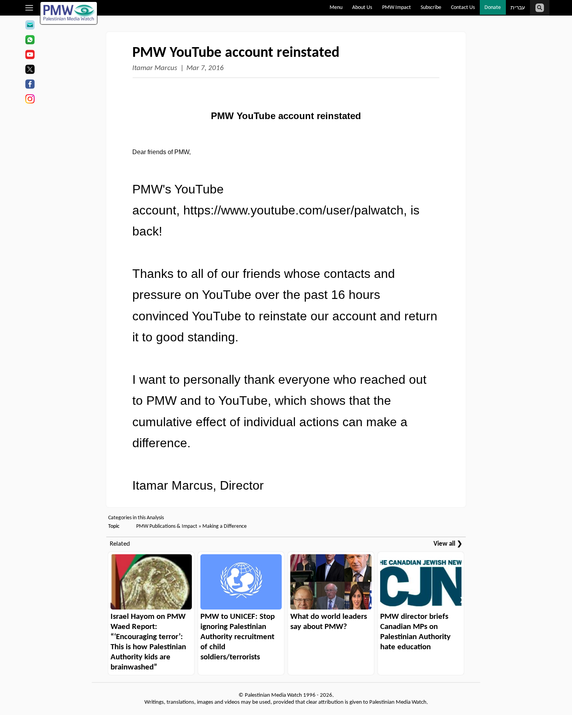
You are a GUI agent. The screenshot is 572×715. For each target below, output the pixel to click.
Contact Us (463, 8)
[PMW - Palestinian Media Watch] (68, 13)
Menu (336, 8)
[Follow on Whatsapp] (29, 40)
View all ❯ (447, 544)
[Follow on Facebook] (29, 85)
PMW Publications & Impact (166, 526)
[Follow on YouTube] (29, 55)
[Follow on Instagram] (29, 100)
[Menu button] (29, 8)
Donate (492, 8)
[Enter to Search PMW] (539, 8)
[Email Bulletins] (29, 26)
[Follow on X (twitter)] (29, 70)
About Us (362, 8)
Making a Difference (224, 526)
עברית (518, 8)
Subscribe (431, 8)
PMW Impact (396, 8)
